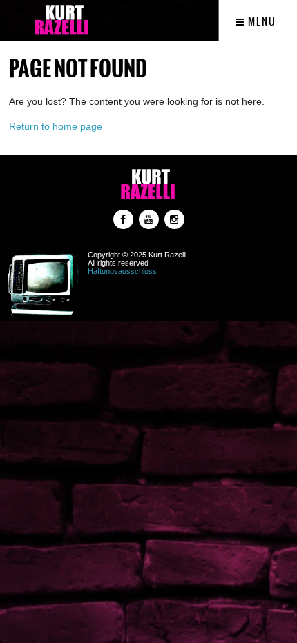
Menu (260, 21)
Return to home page (55, 126)
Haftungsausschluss (122, 271)
